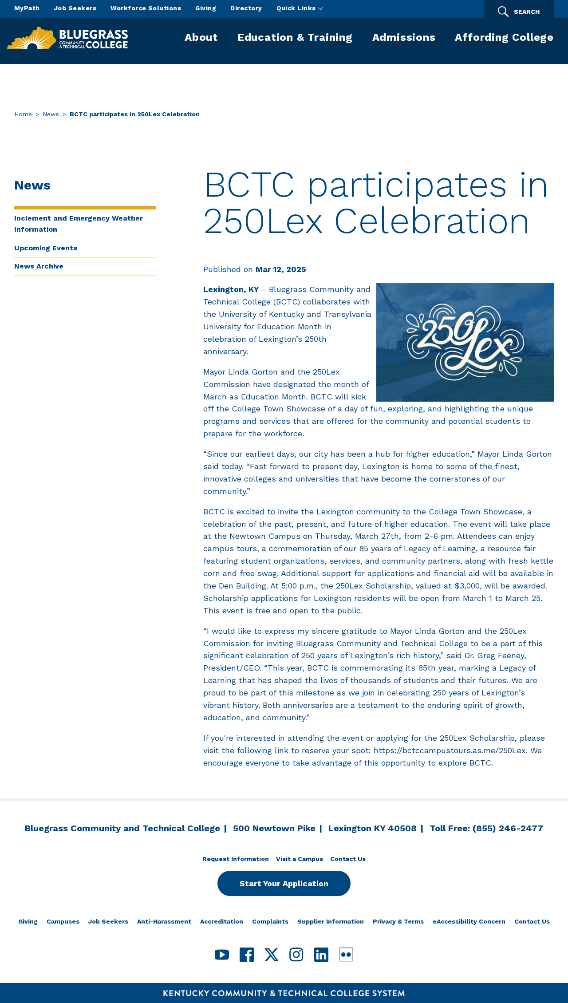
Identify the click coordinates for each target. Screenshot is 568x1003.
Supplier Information (330, 921)
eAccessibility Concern (469, 921)
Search (527, 11)
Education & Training (295, 37)
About (201, 37)
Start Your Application (284, 883)
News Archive (38, 266)
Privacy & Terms (398, 921)
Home (23, 114)
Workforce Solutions (145, 8)
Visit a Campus (299, 858)
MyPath (27, 8)
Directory (246, 8)
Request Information (235, 858)
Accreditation (221, 921)
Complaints (270, 921)
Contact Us (348, 858)
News (51, 114)
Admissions (404, 37)
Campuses (63, 921)
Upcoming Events (45, 248)
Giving (205, 8)
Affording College (504, 37)
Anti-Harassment (164, 921)
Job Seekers (75, 8)
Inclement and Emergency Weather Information (78, 223)
